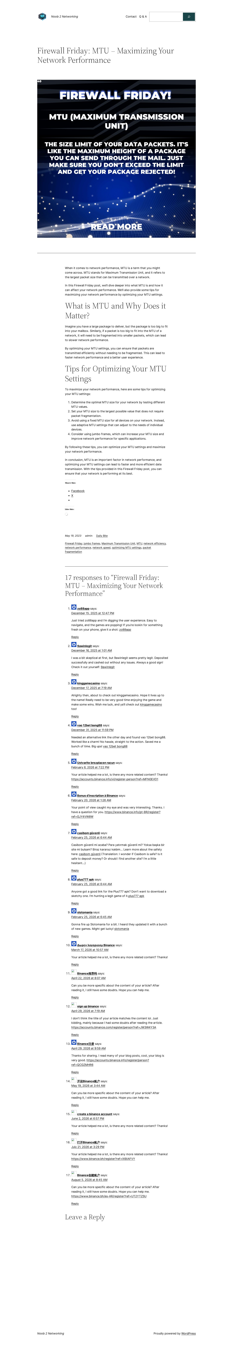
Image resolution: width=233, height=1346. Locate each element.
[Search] (189, 17)
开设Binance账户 (88, 1081)
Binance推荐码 (87, 973)
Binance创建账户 (88, 1175)
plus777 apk (85, 879)
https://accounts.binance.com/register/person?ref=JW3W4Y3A (113, 1027)
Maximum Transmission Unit (118, 543)
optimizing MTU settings (126, 547)
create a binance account (94, 1114)
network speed (101, 547)
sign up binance (88, 1006)
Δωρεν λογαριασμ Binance (96, 945)
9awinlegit (84, 646)
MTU (139, 543)
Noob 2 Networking (64, 16)
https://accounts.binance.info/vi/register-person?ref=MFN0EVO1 (114, 779)
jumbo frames (92, 543)
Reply (75, 637)
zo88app (83, 608)
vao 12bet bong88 (89, 725)
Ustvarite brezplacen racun (96, 762)
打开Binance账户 (88, 1142)
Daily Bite (102, 535)
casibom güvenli (88, 833)
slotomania (84, 912)
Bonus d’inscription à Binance (97, 795)
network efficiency (155, 543)
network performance (78, 547)
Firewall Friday (73, 543)
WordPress (188, 1333)
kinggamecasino (88, 683)
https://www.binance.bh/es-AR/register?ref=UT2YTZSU (108, 1196)
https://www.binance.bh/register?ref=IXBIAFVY (103, 1158)
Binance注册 (85, 1043)
